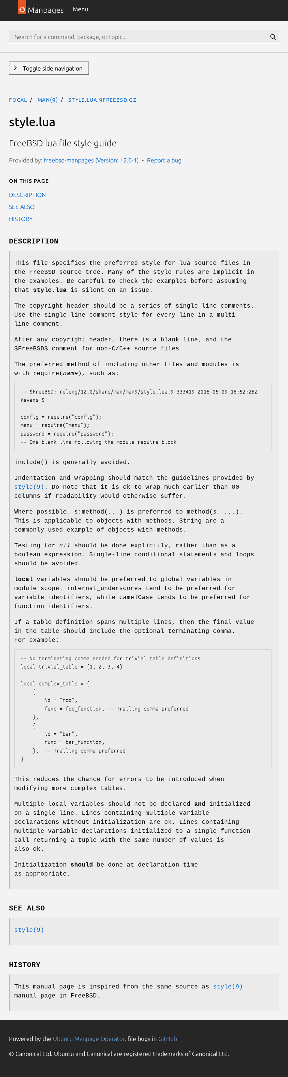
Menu (80, 9)
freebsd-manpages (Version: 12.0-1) (91, 160)
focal (18, 99)
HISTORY (21, 218)
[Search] (273, 36)
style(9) (29, 487)
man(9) (48, 99)
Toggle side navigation (51, 68)
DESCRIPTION (27, 194)
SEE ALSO (21, 206)
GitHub (167, 1038)
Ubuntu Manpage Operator (88, 1038)
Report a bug (164, 160)
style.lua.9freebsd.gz (102, 99)
